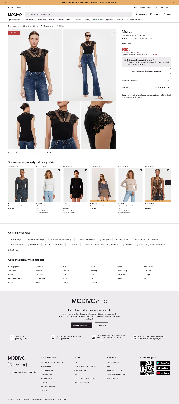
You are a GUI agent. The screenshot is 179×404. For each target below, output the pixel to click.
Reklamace (45, 382)
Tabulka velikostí (113, 362)
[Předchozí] (5, 2)
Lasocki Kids (148, 267)
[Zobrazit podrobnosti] (168, 80)
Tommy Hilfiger (122, 271)
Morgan (128, 31)
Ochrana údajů (61, 399)
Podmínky (26, 399)
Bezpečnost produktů (114, 370)
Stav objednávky (47, 370)
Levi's (92, 278)
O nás (76, 362)
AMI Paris (147, 271)
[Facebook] (24, 364)
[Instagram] (10, 364)
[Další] (173, 2)
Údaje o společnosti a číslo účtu (85, 366)
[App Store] (163, 368)
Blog (135, 7)
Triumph (147, 274)
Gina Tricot (40, 274)
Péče (108, 366)
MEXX (10, 274)
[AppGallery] (163, 373)
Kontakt (44, 390)
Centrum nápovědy (48, 386)
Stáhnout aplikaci (145, 7)
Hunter (10, 282)
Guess (92, 274)
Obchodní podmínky (81, 382)
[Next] (168, 182)
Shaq (146, 278)
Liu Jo (38, 282)
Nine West (39, 271)
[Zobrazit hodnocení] (168, 87)
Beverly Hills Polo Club (16, 278)
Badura (65, 278)
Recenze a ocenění (113, 378)
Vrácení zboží (46, 366)
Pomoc (168, 7)
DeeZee (65, 282)
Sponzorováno (12, 166)
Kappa (119, 267)
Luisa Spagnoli (13, 267)
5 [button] (137, 38)
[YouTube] (17, 364)
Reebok (92, 267)
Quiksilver (39, 267)
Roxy (64, 267)
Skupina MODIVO (80, 370)
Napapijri (66, 271)
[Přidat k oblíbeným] (114, 33)
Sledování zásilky (47, 374)
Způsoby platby (46, 378)
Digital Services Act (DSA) (116, 374)
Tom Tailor (12, 271)
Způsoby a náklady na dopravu (52, 362)
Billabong (93, 271)
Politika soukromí (49, 399)
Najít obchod (159, 7)
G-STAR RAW (41, 278)
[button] (35, 65)
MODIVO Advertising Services (85, 378)
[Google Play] (163, 363)
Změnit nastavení (36, 399)
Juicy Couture (122, 274)
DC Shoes (93, 282)
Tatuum (120, 278)
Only (64, 274)
